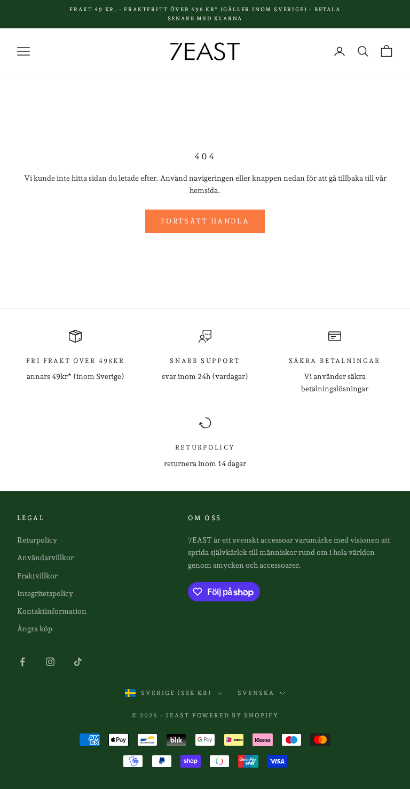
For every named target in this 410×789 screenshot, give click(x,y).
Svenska (256, 693)
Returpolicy (37, 540)
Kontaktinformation (51, 611)
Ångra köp (34, 628)
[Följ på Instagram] (50, 661)
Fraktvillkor (37, 575)
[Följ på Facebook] (22, 661)
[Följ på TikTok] (78, 661)
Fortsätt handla (205, 221)
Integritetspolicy (45, 593)
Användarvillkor (45, 557)
